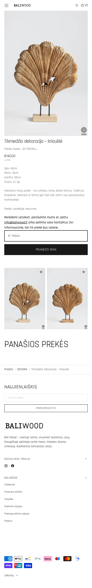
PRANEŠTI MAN (44, 245)
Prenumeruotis (44, 408)
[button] (6, 5)
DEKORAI (22, 362)
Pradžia (8, 362)
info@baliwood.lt (16, 217)
